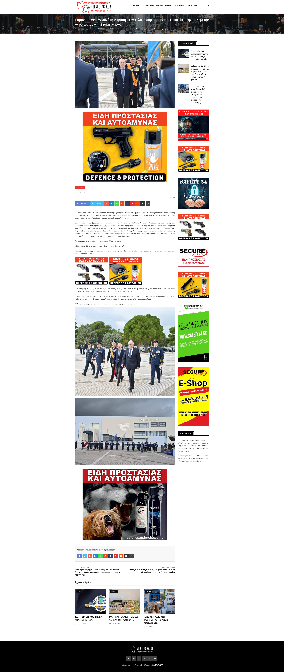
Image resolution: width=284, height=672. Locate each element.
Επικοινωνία (192, 6)
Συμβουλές (149, 6)
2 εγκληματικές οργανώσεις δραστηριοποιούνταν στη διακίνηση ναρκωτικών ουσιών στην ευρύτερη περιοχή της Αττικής (97, 572)
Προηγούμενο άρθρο (83, 567)
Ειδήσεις (168, 6)
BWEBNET (159, 665)
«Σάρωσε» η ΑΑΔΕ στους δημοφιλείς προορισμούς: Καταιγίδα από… (156, 620)
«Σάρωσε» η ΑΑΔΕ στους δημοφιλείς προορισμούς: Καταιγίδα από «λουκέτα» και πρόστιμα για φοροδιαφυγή (198, 95)
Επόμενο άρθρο (168, 567)
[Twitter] (85, 556)
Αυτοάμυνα (137, 6)
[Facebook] (79, 556)
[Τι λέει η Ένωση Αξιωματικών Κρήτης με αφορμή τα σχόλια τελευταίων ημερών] (183, 53)
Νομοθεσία (179, 6)
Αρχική (79, 29)
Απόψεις (159, 6)
